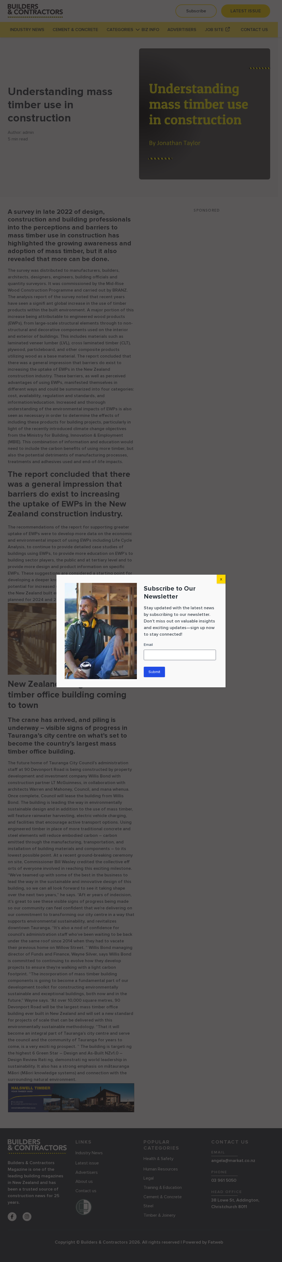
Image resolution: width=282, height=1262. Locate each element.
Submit (154, 671)
